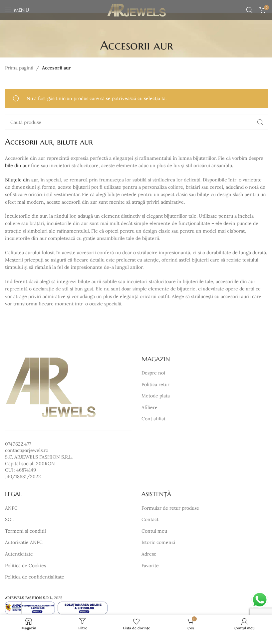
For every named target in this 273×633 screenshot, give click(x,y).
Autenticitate (19, 554)
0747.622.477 (18, 444)
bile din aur (17, 165)
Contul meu (154, 531)
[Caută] (249, 10)
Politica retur (155, 384)
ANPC (11, 508)
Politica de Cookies (25, 566)
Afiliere (149, 407)
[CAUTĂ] (260, 122)
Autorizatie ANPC (24, 542)
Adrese (148, 554)
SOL (9, 519)
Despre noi (153, 373)
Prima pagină (19, 68)
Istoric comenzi (158, 542)
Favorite (150, 566)
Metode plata (155, 396)
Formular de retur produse (170, 508)
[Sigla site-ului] (136, 10)
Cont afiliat (153, 419)
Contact (149, 519)
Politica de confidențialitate (34, 577)
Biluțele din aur (21, 180)
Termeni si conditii (25, 531)
